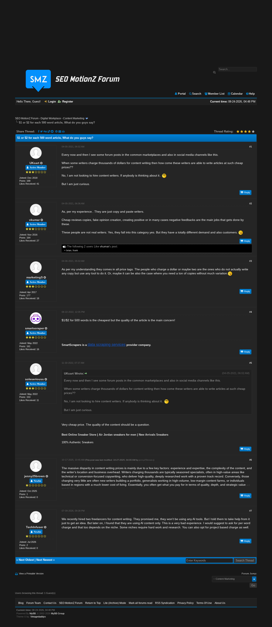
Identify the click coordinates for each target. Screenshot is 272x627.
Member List (216, 93)
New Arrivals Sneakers (153, 434)
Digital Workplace (51, 118)
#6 (250, 460)
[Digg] (45, 131)
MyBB (33, 613)
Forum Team (33, 603)
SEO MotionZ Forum (26, 118)
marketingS (34, 277)
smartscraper (34, 328)
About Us (220, 603)
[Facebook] (38, 131)
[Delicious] (49, 131)
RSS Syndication (165, 603)
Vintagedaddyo (38, 616)
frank (75, 250)
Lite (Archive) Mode (114, 603)
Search (196, 93)
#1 (250, 146)
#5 (250, 363)
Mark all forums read (140, 603)
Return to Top (93, 603)
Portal (182, 93)
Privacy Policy (185, 603)
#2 (250, 203)
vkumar (34, 220)
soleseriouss (34, 379)
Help (252, 93)
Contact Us (50, 603)
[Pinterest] (56, 131)
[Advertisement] (136, 31)
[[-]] (64, 246)
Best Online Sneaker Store (79, 434)
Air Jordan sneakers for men (117, 434)
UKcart (34, 163)
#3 (250, 261)
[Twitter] (41, 131)
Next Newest (44, 559)
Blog (21, 603)
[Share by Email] (60, 131)
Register (67, 101)
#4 (250, 312)
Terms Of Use (204, 603)
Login (52, 101)
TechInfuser (34, 527)
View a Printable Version (31, 573)
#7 (250, 510)
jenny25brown (34, 476)
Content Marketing (73, 118)
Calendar (237, 93)
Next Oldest (26, 559)
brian (68, 250)
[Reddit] (52, 131)
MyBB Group (57, 613)
